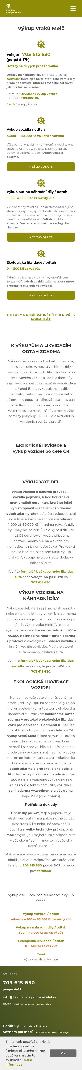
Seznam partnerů (18, 1032)
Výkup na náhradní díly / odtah (41, 930)
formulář (13, 79)
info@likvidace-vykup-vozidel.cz (30, 997)
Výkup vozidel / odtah (41, 916)
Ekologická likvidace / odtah (41, 943)
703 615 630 (36, 54)
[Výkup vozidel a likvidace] (41, 8)
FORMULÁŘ (41, 319)
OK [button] (63, 1053)
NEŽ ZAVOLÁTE (41, 166)
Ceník (41, 956)
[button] (23, 1060)
